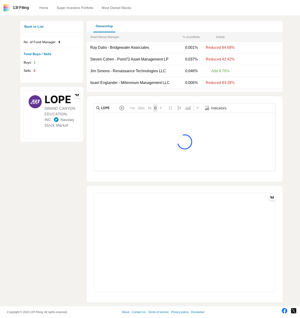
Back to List (34, 26)
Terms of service (158, 312)
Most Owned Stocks (116, 8)
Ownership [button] (104, 26)
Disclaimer (198, 312)
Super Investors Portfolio (75, 8)
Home (43, 8)
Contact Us (139, 312)
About (125, 312)
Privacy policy (180, 312)
